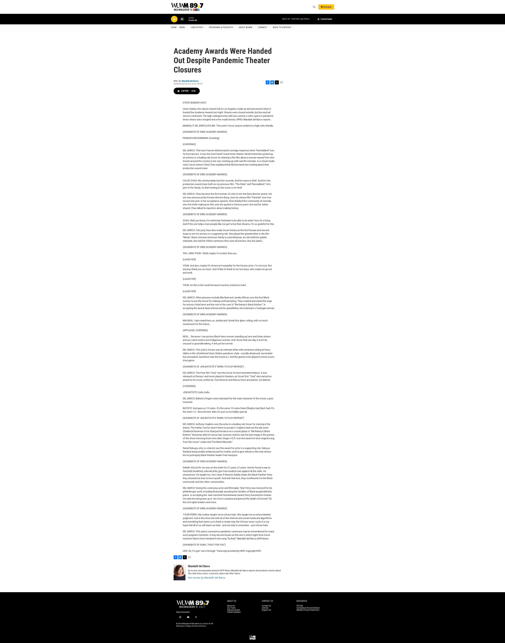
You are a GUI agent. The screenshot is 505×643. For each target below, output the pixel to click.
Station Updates (234, 612)
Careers (265, 608)
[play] (174, 19)
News (182, 27)
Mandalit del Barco (190, 81)
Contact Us (266, 606)
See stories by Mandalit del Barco (206, 577)
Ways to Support (282, 27)
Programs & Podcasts (221, 27)
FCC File (300, 606)
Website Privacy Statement (308, 610)
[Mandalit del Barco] (179, 572)
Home (174, 27)
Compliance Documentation (308, 608)
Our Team (231, 608)
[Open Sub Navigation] (187, 27)
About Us (231, 606)
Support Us (266, 610)
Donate (327, 7)
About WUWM (245, 27)
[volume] (182, 19)
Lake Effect (197, 27)
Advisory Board (233, 610)
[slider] (186, 19)
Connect (262, 27)
